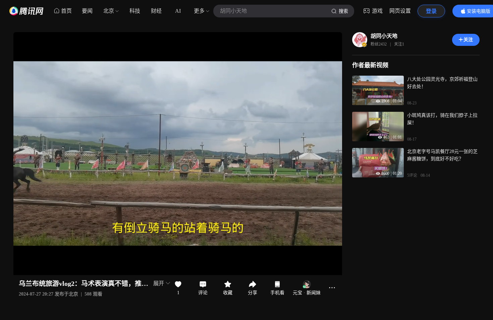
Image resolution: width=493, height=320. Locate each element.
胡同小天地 (384, 36)
